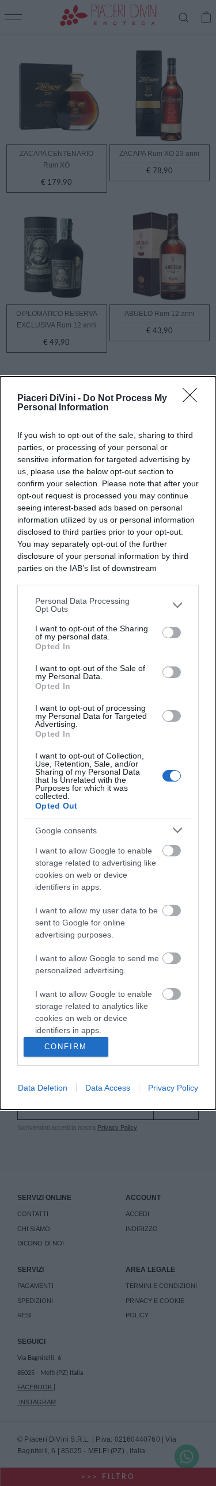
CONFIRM (65, 1046)
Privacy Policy (173, 1087)
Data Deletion (42, 1087)
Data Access (107, 1087)
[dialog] (108, 743)
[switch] (171, 632)
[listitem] (108, 605)
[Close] (193, 399)
